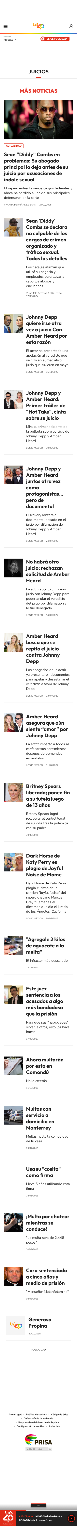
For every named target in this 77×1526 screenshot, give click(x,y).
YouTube (26, 1379)
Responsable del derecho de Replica (38, 1422)
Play (71, 1518)
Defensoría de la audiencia (38, 1418)
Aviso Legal (15, 1414)
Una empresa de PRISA (38, 1439)
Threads (58, 1379)
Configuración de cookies (30, 1426)
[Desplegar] (38, 1505)
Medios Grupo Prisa (38, 1449)
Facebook (42, 1379)
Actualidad (14, 145)
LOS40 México (38, 26)
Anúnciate (54, 1426)
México (8, 40)
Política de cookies (36, 1414)
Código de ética (59, 1414)
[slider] (38, 1510)
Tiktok (19, 1379)
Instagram (34, 1379)
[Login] (71, 26)
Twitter (50, 1379)
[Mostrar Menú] (5, 26)
